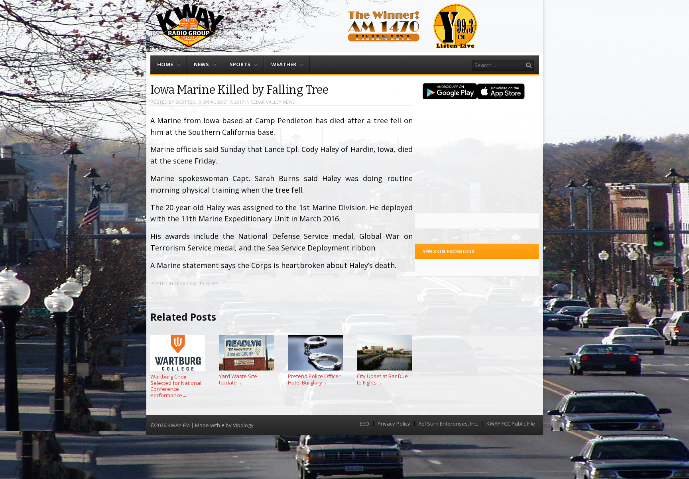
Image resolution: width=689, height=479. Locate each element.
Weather (283, 64)
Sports (240, 64)
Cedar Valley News (273, 102)
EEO (364, 423)
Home (165, 64)
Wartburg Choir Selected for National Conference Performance (175, 385)
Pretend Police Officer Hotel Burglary (314, 379)
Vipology (243, 425)
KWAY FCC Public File (510, 423)
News (201, 64)
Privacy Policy (394, 423)
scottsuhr (188, 102)
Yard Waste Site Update (238, 379)
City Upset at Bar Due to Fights (382, 379)
